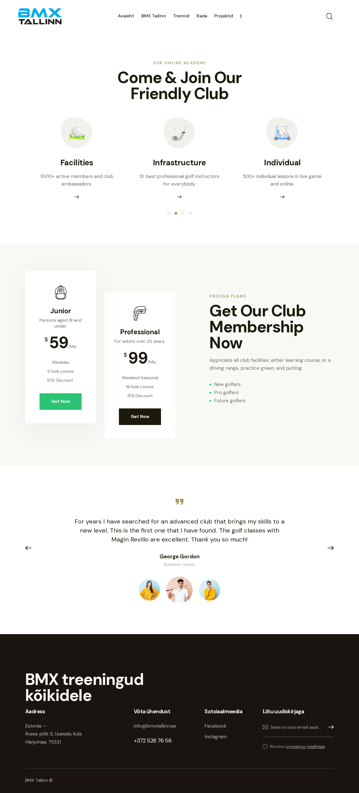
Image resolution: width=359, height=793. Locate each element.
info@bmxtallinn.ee (156, 726)
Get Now (60, 401)
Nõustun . (298, 746)
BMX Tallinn (37, 780)
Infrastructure (179, 162)
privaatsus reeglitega (305, 746)
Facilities (76, 162)
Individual (282, 162)
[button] (168, 213)
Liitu (329, 727)
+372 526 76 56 (152, 740)
